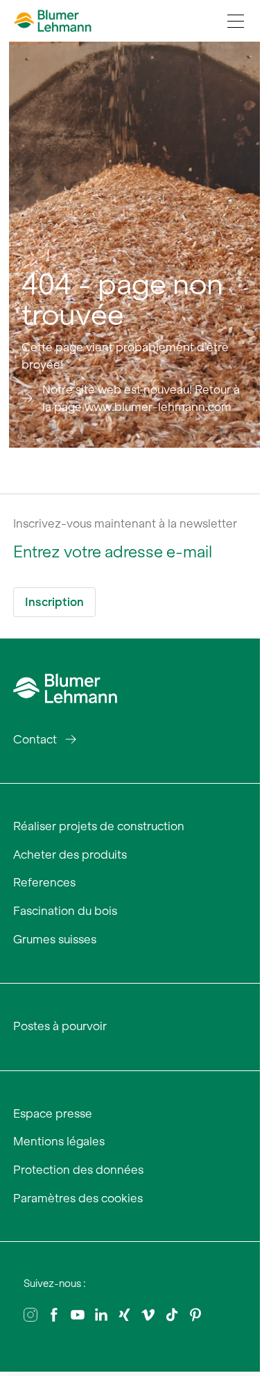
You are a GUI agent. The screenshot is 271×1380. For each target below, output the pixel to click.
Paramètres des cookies (78, 1198)
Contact (35, 739)
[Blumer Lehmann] (65, 686)
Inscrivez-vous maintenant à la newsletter (125, 523)
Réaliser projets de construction (98, 826)
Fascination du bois (65, 911)
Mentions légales (59, 1141)
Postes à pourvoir (60, 1026)
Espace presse (52, 1113)
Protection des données (78, 1170)
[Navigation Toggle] (235, 21)
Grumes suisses (54, 939)
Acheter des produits (70, 854)
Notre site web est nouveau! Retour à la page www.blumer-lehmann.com (141, 398)
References (44, 882)
